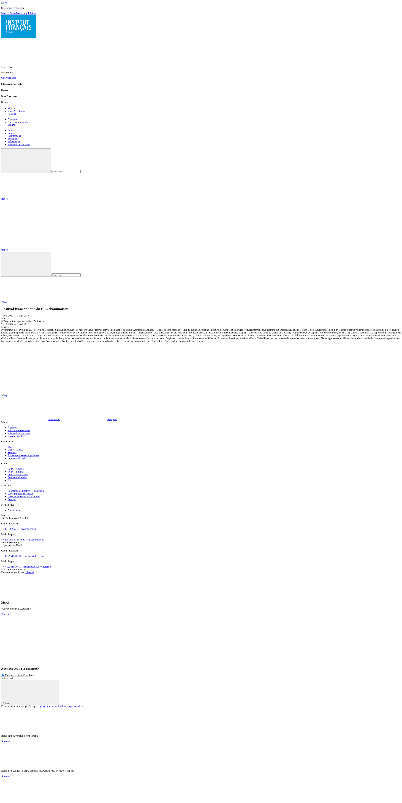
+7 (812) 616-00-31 (11, 566)
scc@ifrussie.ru (28, 529)
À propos (12, 119)
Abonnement (14, 510)
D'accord (5, 614)
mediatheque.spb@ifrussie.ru (37, 566)
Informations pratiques (19, 144)
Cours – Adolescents (18, 474)
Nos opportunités (16, 436)
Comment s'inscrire (17, 458)
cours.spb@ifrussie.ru (33, 556)
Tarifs (10, 480)
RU (3, 199)
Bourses (12, 499)
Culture (11, 130)
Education (13, 138)
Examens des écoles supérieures (23, 455)
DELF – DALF (15, 449)
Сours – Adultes (16, 468)
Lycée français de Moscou (20, 493)
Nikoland (29, 572)
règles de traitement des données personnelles (60, 706)
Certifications (14, 135)
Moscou (5, 13)
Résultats (12, 452)
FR (7, 199)
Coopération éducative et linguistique (26, 491)
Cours (11, 133)
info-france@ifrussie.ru (32, 539)
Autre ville (10, 77)
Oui (3, 77)
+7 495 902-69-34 (10, 529)
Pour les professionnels (19, 122)
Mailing (11, 124)
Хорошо (5, 741)
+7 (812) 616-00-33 (11, 556)
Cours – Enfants (16, 471)
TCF (10, 446)
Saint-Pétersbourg (19, 13)
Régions (32, 13)
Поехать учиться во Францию (24, 496)
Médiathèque (14, 141)
